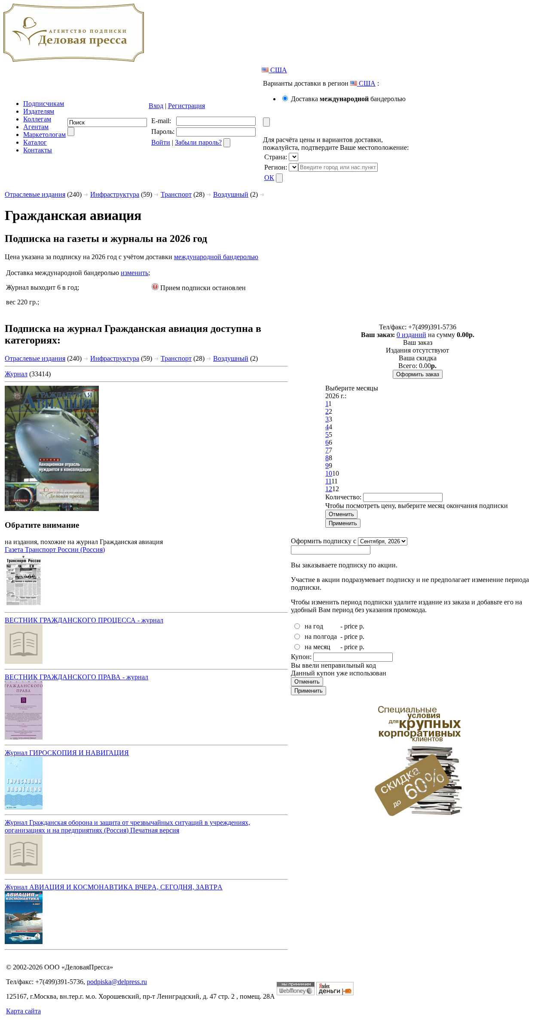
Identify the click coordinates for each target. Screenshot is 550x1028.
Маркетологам (44, 134)
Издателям (38, 111)
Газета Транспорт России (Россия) (55, 549)
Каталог (35, 142)
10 (328, 473)
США (278, 70)
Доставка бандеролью (348, 98)
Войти (160, 142)
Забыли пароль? (198, 142)
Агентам (36, 126)
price (351, 626)
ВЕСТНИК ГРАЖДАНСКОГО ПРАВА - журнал (76, 677)
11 (328, 481)
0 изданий (411, 334)
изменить (134, 272)
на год (314, 626)
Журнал (16, 374)
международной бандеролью (216, 256)
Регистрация (186, 105)
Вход (156, 105)
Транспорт (176, 194)
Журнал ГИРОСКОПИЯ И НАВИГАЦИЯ (67, 752)
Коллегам (37, 119)
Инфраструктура (114, 194)
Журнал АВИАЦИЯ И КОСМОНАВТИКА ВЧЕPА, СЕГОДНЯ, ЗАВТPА (114, 887)
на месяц (317, 646)
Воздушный (230, 194)
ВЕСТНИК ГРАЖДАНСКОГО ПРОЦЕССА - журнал (84, 620)
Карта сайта (23, 1011)
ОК (269, 177)
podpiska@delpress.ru (117, 981)
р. (361, 626)
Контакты (37, 150)
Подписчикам (43, 103)
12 (328, 488)
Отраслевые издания (35, 194)
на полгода (321, 636)
